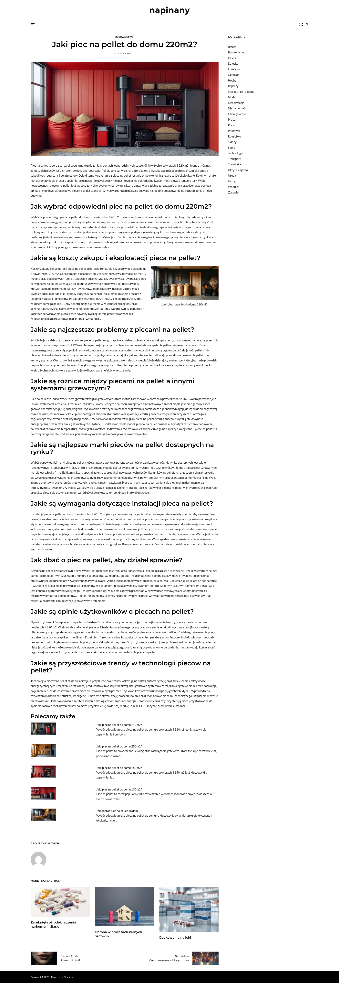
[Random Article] (301, 24)
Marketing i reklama (241, 91)
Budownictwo (124, 37)
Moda (231, 97)
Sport (231, 147)
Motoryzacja (236, 103)
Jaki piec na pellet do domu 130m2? (119, 789)
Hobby (232, 80)
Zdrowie (233, 192)
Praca (231, 119)
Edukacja (234, 69)
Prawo (232, 125)
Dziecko (233, 63)
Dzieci (232, 58)
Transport (234, 158)
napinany (169, 10)
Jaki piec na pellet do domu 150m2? (119, 767)
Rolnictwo (234, 136)
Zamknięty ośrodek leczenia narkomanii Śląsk (53, 924)
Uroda (232, 175)
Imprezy (233, 86)
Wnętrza (233, 186)
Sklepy (232, 142)
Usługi (232, 181)
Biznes (232, 47)
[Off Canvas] (33, 24)
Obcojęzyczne (237, 114)
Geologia (234, 74)
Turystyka (234, 164)
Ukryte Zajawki (238, 170)
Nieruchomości (237, 108)
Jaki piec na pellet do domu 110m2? (119, 724)
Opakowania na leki (175, 937)
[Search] (307, 24)
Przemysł (234, 130)
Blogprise (69, 977)
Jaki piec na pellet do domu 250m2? (119, 746)
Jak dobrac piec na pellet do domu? (118, 810)
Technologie (235, 153)
